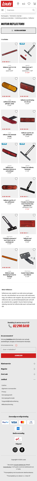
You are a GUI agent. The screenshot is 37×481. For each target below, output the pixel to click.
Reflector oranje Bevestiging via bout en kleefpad (9, 274)
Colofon (4, 385)
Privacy (4, 392)
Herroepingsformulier (8, 398)
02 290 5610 (21, 326)
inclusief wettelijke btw (20, 464)
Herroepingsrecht (7, 395)
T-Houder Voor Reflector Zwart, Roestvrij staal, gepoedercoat (27, 203)
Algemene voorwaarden (9, 388)
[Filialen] (18, 3)
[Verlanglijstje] (29, 3)
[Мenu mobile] (2, 10)
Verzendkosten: (7, 467)
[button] (33, 10)
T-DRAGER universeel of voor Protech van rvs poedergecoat (9, 240)
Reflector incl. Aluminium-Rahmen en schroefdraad (9, 169)
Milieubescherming (7, 404)
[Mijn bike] (23, 3)
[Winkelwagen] (34, 3)
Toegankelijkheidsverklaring (10, 401)
